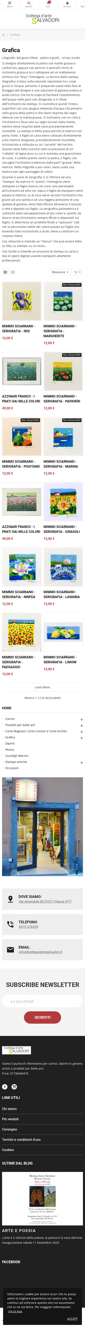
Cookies (8, 1150)
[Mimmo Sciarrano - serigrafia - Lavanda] (63, 567)
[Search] (29, 4)
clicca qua (15, 1311)
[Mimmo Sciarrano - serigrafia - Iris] (21, 301)
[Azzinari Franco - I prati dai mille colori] (21, 371)
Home (6, 708)
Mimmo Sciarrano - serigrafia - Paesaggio (18, 662)
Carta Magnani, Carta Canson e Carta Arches (36, 731)
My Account (67, 4)
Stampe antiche (16, 762)
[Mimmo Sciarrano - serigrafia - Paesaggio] (21, 632)
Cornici (10, 719)
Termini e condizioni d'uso (21, 1140)
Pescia (9, 749)
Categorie (9, 4)
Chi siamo (9, 1109)
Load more (42, 687)
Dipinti (10, 743)
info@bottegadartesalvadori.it (40, 952)
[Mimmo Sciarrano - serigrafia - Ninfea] (21, 567)
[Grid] (5, 272)
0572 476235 (28, 927)
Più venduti (10, 1119)
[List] (12, 272)
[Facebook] (4, 1086)
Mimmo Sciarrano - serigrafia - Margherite (60, 331)
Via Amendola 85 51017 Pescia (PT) (45, 901)
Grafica (10, 737)
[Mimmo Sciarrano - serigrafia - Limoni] (63, 632)
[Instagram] (14, 1086)
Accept (72, 1319)
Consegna (9, 1129)
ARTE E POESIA (19, 1230)
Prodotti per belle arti (20, 725)
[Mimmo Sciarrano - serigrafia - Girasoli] (63, 502)
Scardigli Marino (16, 756)
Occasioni (12, 768)
